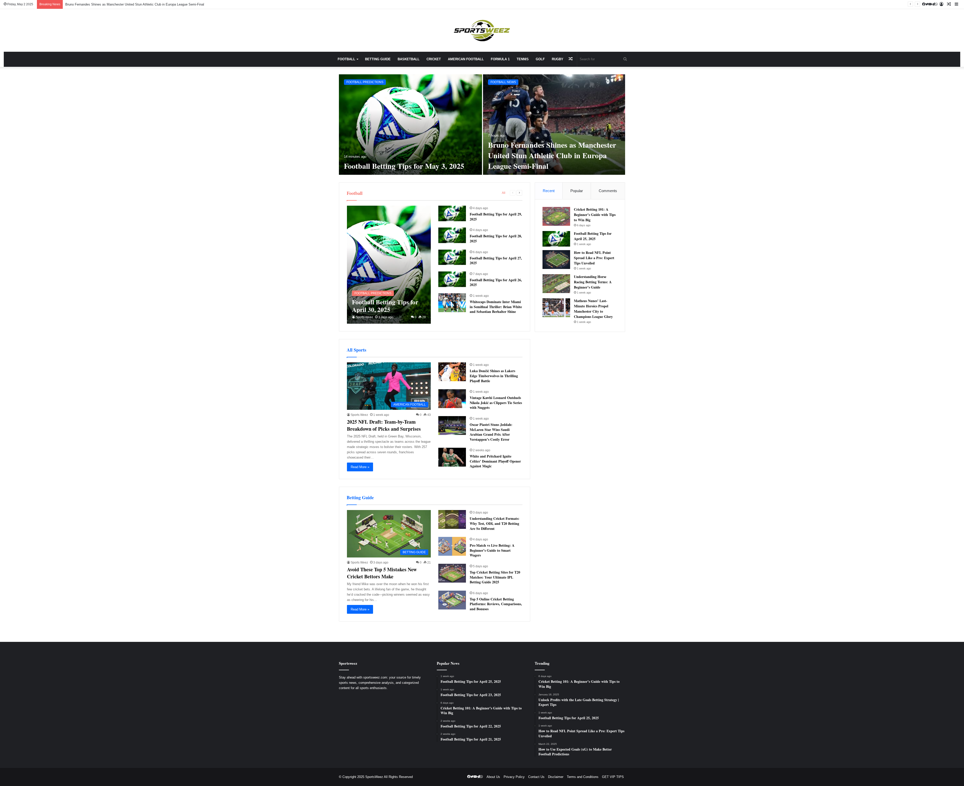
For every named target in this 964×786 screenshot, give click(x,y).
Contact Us (536, 777)
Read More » (360, 467)
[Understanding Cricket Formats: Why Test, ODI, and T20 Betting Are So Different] (452, 519)
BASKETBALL (408, 59)
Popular (576, 191)
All (503, 193)
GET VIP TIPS (613, 777)
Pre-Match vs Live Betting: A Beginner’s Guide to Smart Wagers (492, 550)
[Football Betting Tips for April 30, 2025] (389, 265)
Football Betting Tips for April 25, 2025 (593, 236)
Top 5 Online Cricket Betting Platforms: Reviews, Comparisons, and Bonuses (496, 603)
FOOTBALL (346, 59)
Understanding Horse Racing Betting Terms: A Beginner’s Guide (593, 282)
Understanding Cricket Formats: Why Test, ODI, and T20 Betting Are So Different (494, 523)
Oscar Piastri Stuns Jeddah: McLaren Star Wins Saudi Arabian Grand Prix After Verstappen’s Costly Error (491, 432)
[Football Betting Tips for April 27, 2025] (452, 257)
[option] (482, 124)
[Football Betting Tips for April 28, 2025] (452, 235)
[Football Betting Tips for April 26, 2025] (452, 279)
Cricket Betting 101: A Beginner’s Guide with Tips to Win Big (595, 214)
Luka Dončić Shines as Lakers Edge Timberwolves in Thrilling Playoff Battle (494, 375)
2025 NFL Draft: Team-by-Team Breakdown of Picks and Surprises (384, 425)
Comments (608, 191)
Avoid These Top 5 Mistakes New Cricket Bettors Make (382, 573)
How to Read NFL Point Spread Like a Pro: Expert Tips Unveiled (594, 258)
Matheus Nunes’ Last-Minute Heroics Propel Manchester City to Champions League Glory (593, 308)
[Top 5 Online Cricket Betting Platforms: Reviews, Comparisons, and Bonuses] (452, 600)
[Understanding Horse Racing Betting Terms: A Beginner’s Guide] (556, 283)
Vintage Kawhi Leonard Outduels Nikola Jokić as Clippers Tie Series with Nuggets (496, 402)
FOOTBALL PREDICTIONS (364, 82)
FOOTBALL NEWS (503, 82)
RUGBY (557, 59)
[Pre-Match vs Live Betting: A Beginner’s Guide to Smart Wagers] (452, 546)
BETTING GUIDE (378, 59)
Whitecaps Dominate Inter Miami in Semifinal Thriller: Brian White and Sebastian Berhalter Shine (496, 306)
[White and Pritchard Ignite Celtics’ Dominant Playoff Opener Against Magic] (452, 457)
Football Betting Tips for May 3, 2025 (404, 165)
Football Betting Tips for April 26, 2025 (496, 282)
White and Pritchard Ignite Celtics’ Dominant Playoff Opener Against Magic (495, 461)
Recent (549, 191)
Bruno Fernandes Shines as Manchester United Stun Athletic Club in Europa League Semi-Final (552, 155)
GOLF (540, 59)
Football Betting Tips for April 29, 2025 (496, 216)
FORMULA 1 (500, 59)
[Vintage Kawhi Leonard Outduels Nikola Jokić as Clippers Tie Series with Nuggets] (452, 398)
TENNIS (523, 59)
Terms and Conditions (582, 777)
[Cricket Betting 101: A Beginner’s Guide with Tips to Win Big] (556, 216)
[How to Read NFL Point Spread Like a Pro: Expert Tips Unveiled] (556, 259)
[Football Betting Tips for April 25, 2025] (556, 239)
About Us (493, 777)
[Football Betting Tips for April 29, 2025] (452, 213)
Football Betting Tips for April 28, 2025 (496, 238)
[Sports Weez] (482, 30)
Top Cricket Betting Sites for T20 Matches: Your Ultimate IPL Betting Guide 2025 (495, 577)
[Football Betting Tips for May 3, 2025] (410, 124)
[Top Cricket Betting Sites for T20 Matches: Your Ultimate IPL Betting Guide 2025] (452, 573)
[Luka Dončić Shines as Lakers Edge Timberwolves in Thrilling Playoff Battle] (452, 371)
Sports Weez (364, 317)
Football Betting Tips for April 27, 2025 (496, 260)
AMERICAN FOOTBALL (466, 59)
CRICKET (434, 59)
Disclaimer (555, 777)
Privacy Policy (514, 777)
